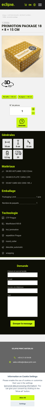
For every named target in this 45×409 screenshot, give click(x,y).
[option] (22, 56)
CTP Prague (11, 218)
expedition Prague (13, 235)
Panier (25, 4)
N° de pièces (15, 105)
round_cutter (11, 241)
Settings (22, 404)
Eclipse (4, 15)
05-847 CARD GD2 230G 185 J (19, 183)
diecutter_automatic (14, 247)
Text (9, 295)
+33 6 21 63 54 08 (24, 358)
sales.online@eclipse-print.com (24, 362)
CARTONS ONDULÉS (12, 15)
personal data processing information (20, 386)
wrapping (10, 253)
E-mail (10, 279)
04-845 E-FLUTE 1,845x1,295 (18, 177)
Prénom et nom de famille (17, 271)
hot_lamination (12, 229)
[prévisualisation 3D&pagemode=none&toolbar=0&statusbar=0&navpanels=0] (8, 86)
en (30, 5)
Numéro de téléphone (15, 287)
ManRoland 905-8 (13, 224)
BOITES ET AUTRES (25, 15)
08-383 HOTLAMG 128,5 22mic (19, 171)
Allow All (22, 398)
